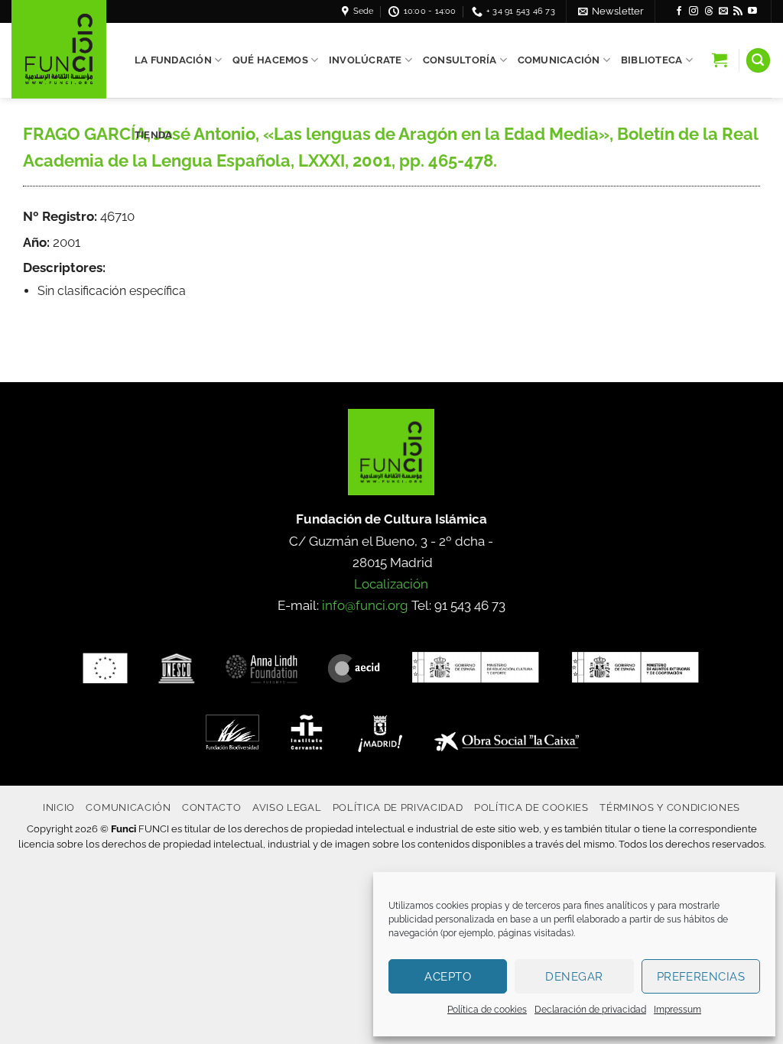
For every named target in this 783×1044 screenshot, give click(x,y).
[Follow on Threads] (708, 11)
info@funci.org (365, 605)
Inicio (59, 807)
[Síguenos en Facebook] (679, 11)
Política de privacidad (398, 807)
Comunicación (559, 60)
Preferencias (701, 977)
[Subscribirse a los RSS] (737, 11)
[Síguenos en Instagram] (693, 11)
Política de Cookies (531, 807)
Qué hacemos (270, 60)
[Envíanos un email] (723, 11)
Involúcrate (365, 60)
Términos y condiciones (669, 807)
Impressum (677, 1009)
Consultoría (460, 60)
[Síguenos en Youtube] (752, 11)
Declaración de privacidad (590, 1009)
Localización (391, 584)
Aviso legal (286, 807)
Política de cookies (487, 1009)
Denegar (574, 977)
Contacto (211, 807)
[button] (611, 11)
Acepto (447, 977)
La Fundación (173, 60)
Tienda (154, 135)
